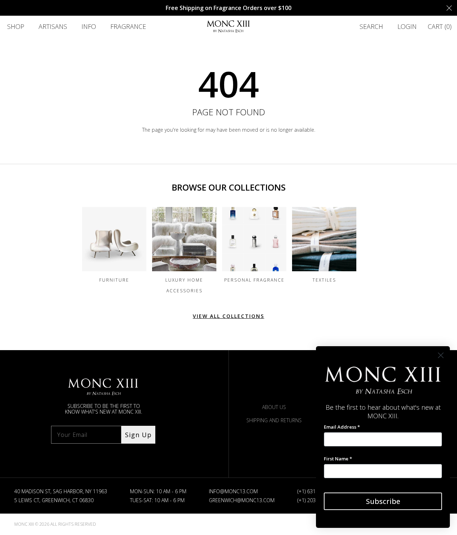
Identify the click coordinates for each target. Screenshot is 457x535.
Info (88, 26)
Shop (15, 26)
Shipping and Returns (274, 420)
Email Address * (342, 427)
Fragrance (128, 26)
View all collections (228, 316)
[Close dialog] (441, 355)
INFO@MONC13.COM (233, 491)
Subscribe (383, 501)
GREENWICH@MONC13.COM (242, 500)
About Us (274, 407)
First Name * (338, 458)
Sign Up (138, 434)
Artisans (53, 26)
